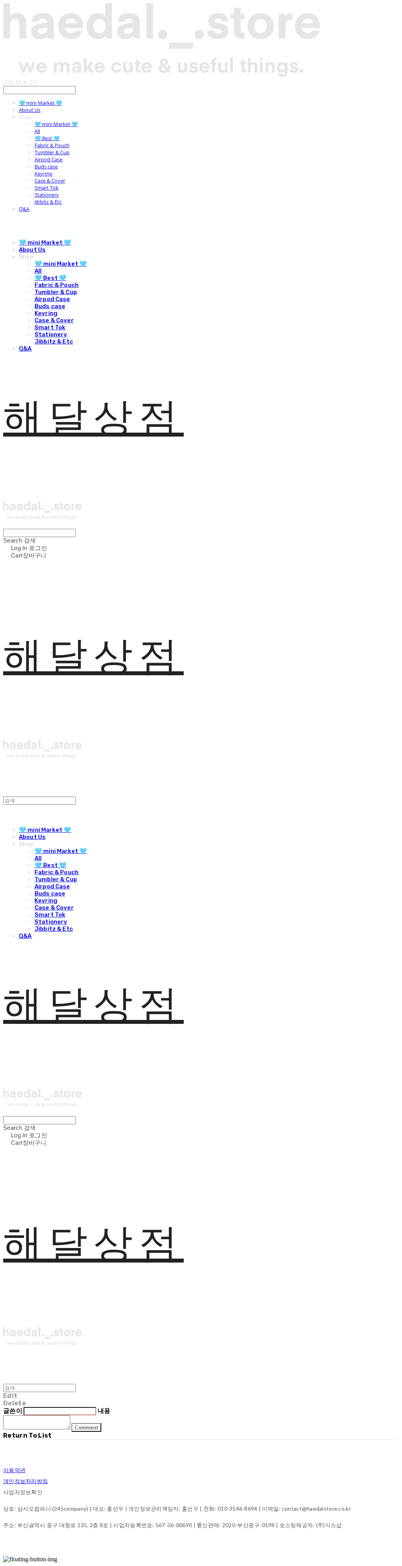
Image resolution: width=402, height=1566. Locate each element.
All (37, 131)
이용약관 (14, 1470)
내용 (104, 1410)
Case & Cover (50, 180)
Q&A (24, 208)
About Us (29, 109)
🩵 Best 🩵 (47, 138)
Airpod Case (48, 159)
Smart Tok (46, 187)
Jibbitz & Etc (48, 201)
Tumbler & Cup (52, 152)
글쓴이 (12, 1410)
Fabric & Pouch (52, 145)
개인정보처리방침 (25, 1481)
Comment (86, 1427)
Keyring (43, 173)
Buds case (46, 166)
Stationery (47, 194)
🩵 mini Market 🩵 (40, 102)
